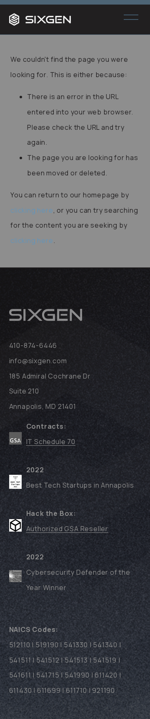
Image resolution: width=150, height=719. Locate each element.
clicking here (31, 210)
